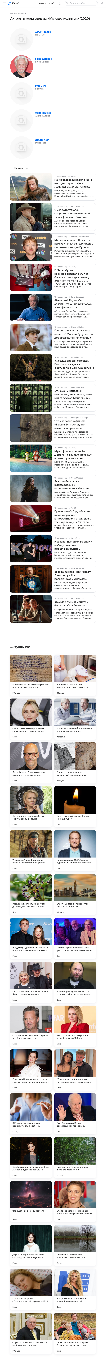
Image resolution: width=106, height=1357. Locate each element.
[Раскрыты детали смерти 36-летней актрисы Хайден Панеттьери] (75, 1026)
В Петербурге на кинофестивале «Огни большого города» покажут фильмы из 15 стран (72, 274)
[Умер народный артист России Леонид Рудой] (75, 806)
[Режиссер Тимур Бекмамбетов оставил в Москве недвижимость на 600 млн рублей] (75, 982)
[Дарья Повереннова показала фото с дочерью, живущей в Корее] (31, 1245)
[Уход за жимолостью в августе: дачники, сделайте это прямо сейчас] (31, 894)
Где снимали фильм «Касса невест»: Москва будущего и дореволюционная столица (73, 334)
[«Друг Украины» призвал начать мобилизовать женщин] (31, 1333)
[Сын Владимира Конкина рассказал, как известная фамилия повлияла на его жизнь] (75, 1113)
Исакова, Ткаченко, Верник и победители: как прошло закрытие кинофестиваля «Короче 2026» (73, 545)
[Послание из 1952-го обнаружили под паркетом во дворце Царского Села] (31, 675)
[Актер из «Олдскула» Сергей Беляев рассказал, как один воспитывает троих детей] (75, 1333)
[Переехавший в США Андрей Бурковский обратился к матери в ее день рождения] (75, 850)
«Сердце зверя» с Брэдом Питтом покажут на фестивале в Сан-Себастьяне (74, 364)
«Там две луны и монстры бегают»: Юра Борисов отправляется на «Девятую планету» (72, 606)
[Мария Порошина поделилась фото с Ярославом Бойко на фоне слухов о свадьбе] (75, 938)
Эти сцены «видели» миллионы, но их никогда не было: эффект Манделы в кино (73, 394)
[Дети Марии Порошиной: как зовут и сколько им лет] (31, 806)
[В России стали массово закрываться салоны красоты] (75, 675)
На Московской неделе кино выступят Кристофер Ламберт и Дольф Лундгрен (73, 183)
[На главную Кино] (15, 3)
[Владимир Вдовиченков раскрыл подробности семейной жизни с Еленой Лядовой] (31, 938)
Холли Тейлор (43, 32)
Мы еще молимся (18, 13)
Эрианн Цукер (43, 113)
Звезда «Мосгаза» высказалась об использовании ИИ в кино (71, 485)
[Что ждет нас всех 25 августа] (31, 1201)
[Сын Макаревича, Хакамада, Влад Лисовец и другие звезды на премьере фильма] (31, 1157)
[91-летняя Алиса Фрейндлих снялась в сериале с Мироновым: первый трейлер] (31, 850)
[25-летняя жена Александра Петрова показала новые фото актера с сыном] (75, 1070)
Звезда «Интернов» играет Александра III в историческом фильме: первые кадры (72, 575)
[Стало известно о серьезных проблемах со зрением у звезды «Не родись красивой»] (75, 1201)
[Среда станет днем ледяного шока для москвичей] (75, 1157)
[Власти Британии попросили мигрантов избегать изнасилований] (75, 894)
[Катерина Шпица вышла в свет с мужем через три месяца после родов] (31, 1070)
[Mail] (9, 3)
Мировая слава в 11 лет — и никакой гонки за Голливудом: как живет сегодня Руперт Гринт (74, 244)
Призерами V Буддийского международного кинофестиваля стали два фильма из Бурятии (72, 515)
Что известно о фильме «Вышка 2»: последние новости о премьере (70, 425)
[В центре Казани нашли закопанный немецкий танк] (75, 762)
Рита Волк (40, 86)
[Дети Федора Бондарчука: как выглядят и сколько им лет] (31, 762)
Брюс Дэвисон (43, 59)
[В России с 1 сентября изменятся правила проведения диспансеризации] (75, 719)
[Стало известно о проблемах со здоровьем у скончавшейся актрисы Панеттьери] (31, 719)
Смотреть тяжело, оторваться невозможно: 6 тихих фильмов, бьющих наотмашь (72, 213)
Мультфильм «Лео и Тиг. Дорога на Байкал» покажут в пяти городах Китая (73, 455)
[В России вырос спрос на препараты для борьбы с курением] (31, 1113)
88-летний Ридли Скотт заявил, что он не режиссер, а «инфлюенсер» (73, 304)
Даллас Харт (42, 140)
